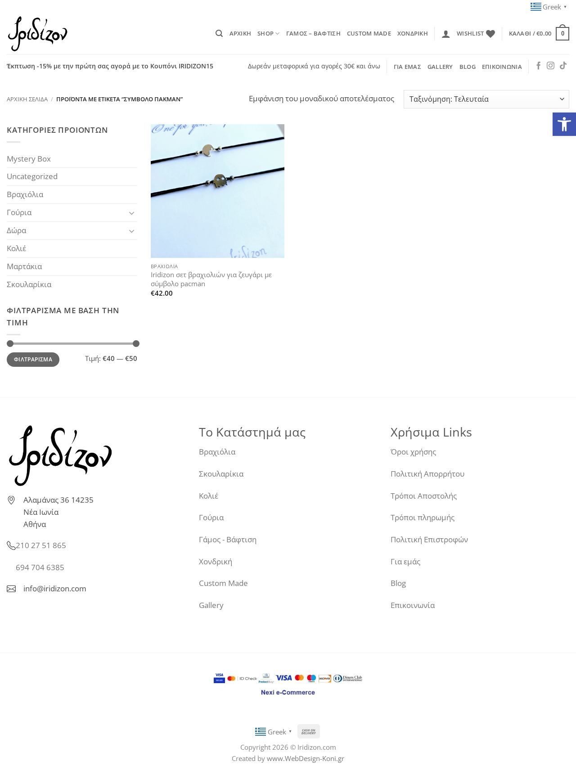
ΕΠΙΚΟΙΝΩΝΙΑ (502, 67)
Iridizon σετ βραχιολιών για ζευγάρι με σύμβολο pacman (211, 279)
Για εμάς (405, 561)
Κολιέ (16, 248)
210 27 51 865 (41, 545)
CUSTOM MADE (369, 33)
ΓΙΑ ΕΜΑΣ (407, 67)
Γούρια (19, 212)
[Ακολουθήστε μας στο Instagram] (550, 66)
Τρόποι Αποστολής (424, 496)
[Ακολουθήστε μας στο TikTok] (563, 66)
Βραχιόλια (25, 194)
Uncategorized (32, 176)
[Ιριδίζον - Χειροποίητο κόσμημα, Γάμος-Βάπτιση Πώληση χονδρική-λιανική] (52, 34)
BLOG (467, 67)
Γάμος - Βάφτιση (227, 539)
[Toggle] (131, 212)
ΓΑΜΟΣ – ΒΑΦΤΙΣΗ (313, 33)
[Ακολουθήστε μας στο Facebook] (538, 66)
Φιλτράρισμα (33, 359)
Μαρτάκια (24, 266)
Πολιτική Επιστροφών (429, 539)
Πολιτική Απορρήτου (427, 473)
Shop (265, 33)
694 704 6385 (40, 567)
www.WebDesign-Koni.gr (305, 758)
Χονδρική (215, 561)
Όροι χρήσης (413, 451)
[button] (564, 124)
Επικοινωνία (413, 605)
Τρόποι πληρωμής (422, 517)
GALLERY (440, 67)
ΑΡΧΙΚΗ (241, 33)
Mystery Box (29, 158)
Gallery (211, 605)
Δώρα (16, 230)
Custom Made (223, 583)
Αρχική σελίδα (27, 99)
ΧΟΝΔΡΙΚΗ (412, 33)
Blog (398, 583)
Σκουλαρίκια (29, 284)
